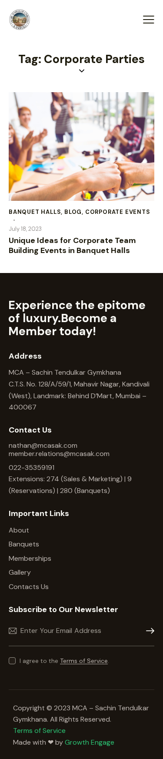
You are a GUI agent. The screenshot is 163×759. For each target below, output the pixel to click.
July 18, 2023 (25, 229)
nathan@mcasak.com (43, 445)
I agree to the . (64, 661)
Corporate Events (117, 212)
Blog (73, 212)
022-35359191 (31, 467)
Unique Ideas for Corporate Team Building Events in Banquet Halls (72, 246)
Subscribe (147, 631)
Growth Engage (89, 742)
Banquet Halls (35, 212)
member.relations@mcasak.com (59, 453)
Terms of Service (84, 661)
